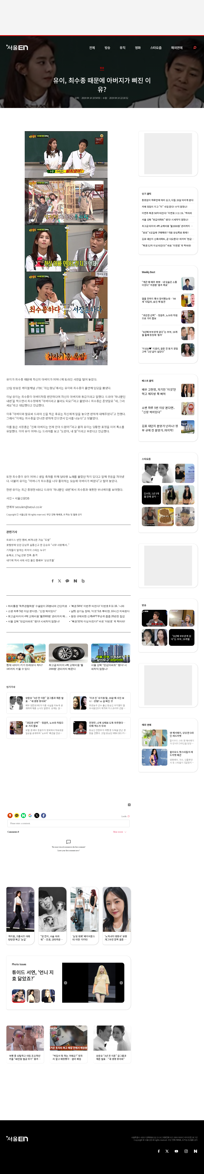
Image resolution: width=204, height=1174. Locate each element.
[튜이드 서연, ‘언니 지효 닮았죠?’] (93, 983)
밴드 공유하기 (83, 581)
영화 (138, 47)
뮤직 (122, 47)
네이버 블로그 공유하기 (75, 581)
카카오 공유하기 (67, 581)
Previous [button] (65, 982)
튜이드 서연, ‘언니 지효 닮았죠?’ (33, 975)
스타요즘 (156, 47)
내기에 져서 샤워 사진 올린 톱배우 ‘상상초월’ (30, 560)
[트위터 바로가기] (167, 1151)
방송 (107, 47)
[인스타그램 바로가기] (186, 1151)
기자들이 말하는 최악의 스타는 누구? (26, 550)
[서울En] (17, 47)
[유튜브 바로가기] (176, 1151)
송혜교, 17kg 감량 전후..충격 (21, 555)
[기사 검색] (192, 47)
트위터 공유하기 (59, 581)
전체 (92, 47)
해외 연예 (146, 724)
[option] (93, 983)
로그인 (195, 1137)
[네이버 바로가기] (196, 1151)
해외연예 (176, 47)
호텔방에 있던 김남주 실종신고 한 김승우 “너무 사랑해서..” (37, 545)
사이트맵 (187, 1137)
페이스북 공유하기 (53, 581)
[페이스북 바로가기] (159, 1151)
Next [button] (121, 982)
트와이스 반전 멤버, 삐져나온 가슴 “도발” (28, 540)
